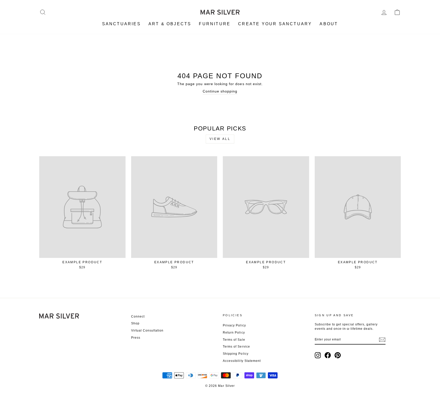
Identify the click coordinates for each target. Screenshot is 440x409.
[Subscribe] (382, 340)
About (329, 24)
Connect (138, 316)
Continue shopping (220, 91)
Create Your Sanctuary (275, 24)
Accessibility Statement (242, 361)
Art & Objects (169, 24)
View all (220, 139)
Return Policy (234, 332)
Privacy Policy (234, 325)
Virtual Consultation (147, 330)
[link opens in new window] (318, 355)
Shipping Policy (236, 353)
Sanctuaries (121, 24)
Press (135, 337)
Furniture (214, 24)
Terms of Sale (234, 339)
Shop (135, 323)
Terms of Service (236, 346)
